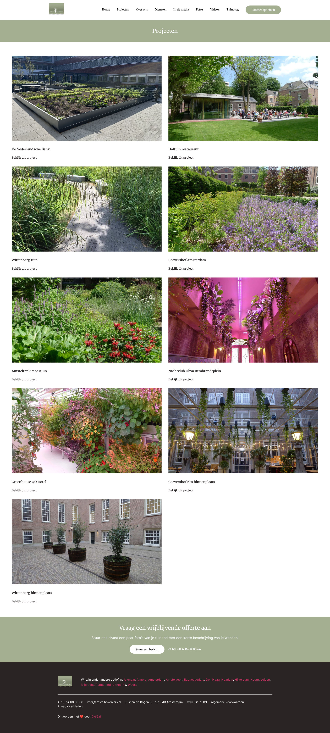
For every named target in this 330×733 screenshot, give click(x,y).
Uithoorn (118, 684)
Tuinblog (233, 9)
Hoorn (254, 679)
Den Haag (213, 679)
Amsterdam (156, 679)
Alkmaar (129, 679)
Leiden (265, 679)
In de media (181, 9)
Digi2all (96, 716)
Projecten (123, 9)
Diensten (161, 9)
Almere (141, 679)
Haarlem (227, 679)
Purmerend (103, 684)
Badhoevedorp (194, 679)
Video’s (215, 9)
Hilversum (242, 679)
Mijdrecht (87, 684)
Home (106, 9)
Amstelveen (174, 679)
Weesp (132, 684)
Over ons (142, 9)
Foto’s (200, 9)
